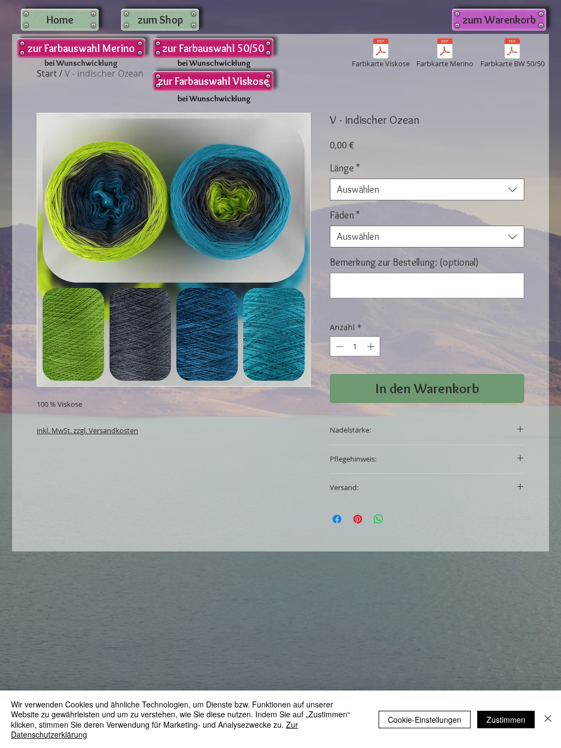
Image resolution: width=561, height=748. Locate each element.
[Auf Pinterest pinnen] (357, 519)
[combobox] (427, 189)
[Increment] (372, 346)
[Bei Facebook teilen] (337, 519)
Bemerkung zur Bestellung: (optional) (404, 262)
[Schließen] (547, 719)
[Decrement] (338, 346)
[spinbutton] (355, 346)
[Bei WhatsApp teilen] (378, 519)
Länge (345, 168)
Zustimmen (505, 719)
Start (47, 73)
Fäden (345, 215)
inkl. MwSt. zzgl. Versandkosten (87, 430)
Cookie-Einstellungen (424, 719)
